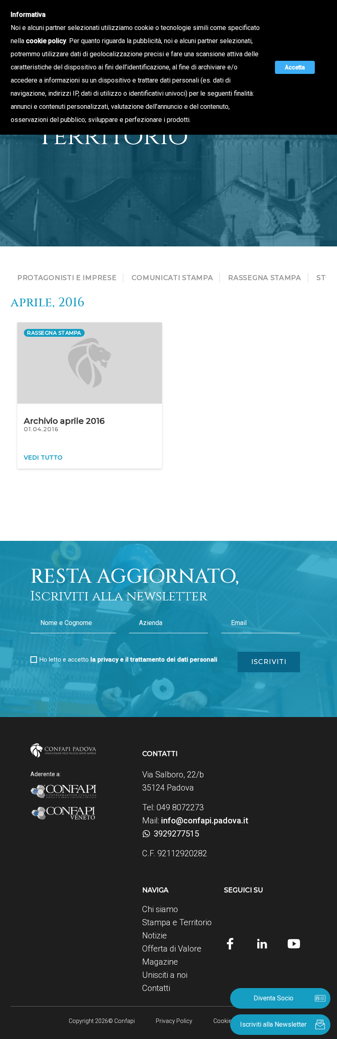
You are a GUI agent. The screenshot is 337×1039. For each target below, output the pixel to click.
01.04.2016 (41, 429)
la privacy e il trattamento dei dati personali (153, 659)
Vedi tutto (43, 457)
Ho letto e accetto (128, 659)
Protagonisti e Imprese (66, 278)
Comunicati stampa (172, 278)
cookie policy (46, 41)
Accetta (295, 67)
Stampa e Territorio (177, 922)
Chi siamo (160, 909)
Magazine (160, 962)
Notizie (154, 935)
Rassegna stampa (264, 278)
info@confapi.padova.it (204, 820)
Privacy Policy (174, 1021)
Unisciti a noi (164, 975)
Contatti (156, 988)
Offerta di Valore (171, 949)
